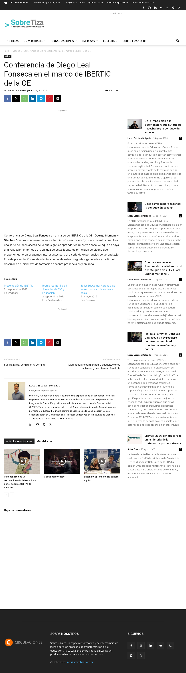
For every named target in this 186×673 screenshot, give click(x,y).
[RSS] (167, 7)
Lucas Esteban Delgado (20, 90)
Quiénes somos (95, 2)
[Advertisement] (115, 23)
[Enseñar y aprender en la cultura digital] (102, 461)
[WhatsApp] (24, 98)
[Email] (57, 98)
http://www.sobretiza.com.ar (42, 390)
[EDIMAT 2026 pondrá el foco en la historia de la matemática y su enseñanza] (135, 439)
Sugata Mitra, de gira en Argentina (24, 364)
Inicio (6, 50)
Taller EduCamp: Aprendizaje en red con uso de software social (98, 289)
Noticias (13, 41)
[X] (179, 7)
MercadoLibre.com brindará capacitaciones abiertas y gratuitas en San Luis (94, 366)
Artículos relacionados (19, 441)
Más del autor (45, 441)
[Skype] (45, 424)
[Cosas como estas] (62, 461)
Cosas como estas (54, 476)
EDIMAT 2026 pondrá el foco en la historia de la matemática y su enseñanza (163, 439)
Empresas (88, 41)
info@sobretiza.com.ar (80, 662)
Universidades (33, 41)
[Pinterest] (49, 98)
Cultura (109, 41)
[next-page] (12, 495)
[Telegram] (173, 7)
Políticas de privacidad (117, 2)
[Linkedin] (155, 7)
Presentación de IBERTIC (19, 285)
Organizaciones (62, 41)
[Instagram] (149, 7)
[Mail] (161, 7)
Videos (16, 50)
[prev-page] (6, 495)
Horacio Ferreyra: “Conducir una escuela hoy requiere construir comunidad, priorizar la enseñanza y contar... (162, 341)
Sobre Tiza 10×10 (134, 41)
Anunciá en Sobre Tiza (143, 2)
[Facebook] (143, 7)
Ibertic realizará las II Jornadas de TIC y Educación (54, 289)
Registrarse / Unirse (75, 2)
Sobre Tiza (133, 449)
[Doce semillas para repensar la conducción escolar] (135, 207)
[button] (177, 41)
